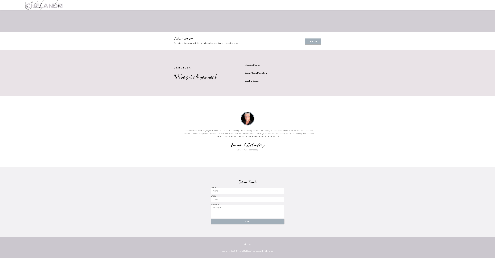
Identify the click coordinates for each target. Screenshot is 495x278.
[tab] (280, 65)
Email (213, 196)
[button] (313, 41)
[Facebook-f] (245, 245)
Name (213, 187)
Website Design (252, 65)
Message (215, 204)
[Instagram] (250, 245)
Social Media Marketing (256, 73)
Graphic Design (252, 81)
